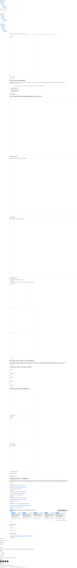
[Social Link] (1, 561)
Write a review (57, 520)
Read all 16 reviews (63, 520)
